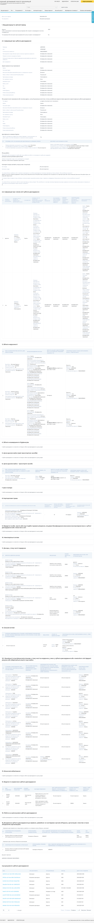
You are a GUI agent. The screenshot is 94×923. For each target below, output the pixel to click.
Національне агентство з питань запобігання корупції (82, 920)
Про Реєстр (57, 1)
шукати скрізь (64, 7)
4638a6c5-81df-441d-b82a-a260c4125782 (11, 887)
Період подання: (48, 10)
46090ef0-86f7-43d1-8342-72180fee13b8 (11, 901)
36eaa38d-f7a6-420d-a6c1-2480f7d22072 (11, 884)
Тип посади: (27, 10)
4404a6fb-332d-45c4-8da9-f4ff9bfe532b (11, 905)
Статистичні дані (75, 1)
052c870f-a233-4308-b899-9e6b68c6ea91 (12, 898)
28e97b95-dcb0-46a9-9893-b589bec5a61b (12, 873)
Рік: (11, 10)
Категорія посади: (37, 10)
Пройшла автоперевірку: (85, 10)
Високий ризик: (58, 10)
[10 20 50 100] (6, 910)
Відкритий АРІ (65, 1)
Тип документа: (18, 10)
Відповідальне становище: (71, 10)
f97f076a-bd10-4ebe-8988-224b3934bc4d (11, 877)
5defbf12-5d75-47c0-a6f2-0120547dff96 (11, 891)
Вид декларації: (4, 10)
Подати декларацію (87, 1)
